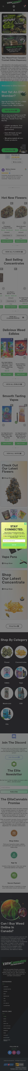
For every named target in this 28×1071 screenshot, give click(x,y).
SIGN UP (14, 544)
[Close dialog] (25, 524)
